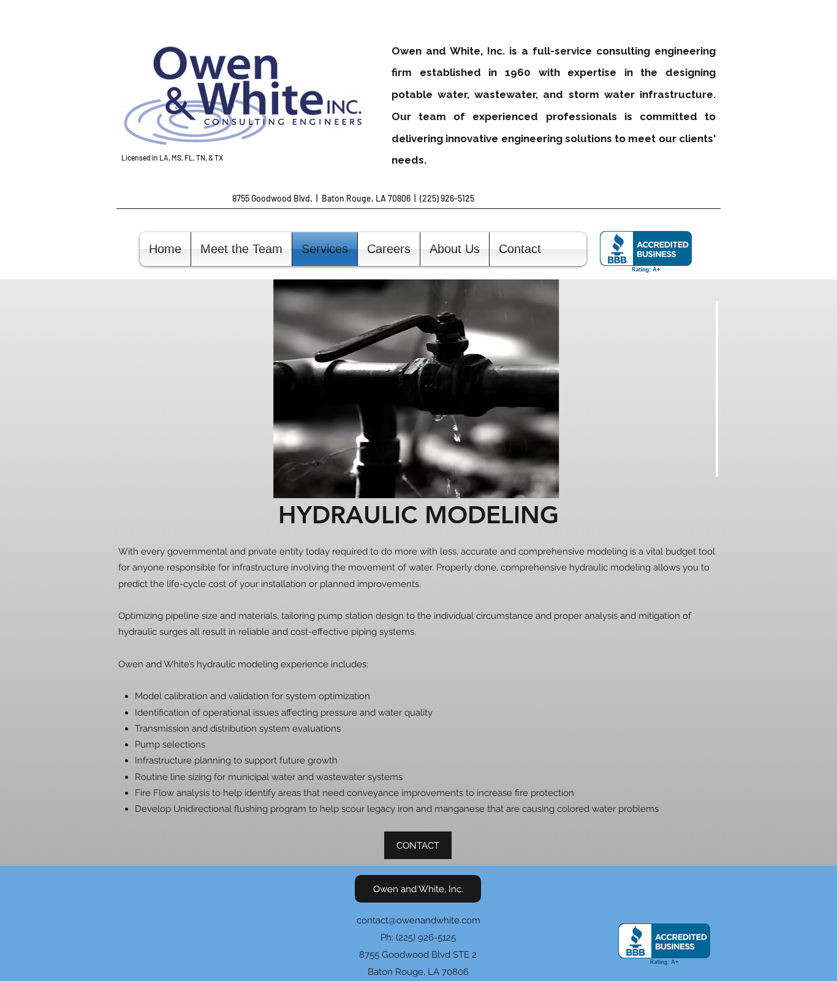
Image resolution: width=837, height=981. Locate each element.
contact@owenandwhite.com (418, 920)
